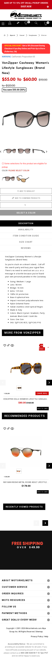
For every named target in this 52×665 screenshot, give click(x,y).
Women (44, 35)
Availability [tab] (25, 229)
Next (45, 151)
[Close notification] (48, 7)
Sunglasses (33, 35)
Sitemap (39, 631)
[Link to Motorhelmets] (26, 15)
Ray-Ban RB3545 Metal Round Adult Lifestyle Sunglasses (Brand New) (26, 482)
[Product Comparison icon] (18, 23)
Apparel (12, 35)
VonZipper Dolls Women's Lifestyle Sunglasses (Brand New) (26, 399)
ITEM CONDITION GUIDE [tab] (26, 236)
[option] (26, 377)
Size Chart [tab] (26, 242)
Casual (22, 35)
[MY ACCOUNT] (9, 23)
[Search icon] (34, 23)
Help (46, 636)
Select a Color (26, 213)
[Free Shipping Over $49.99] (26, 545)
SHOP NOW (26, 6)
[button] (45, 24)
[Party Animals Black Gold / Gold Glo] (22, 178)
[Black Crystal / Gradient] (8, 178)
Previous (12, 387)
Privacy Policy (37, 636)
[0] (25, 23)
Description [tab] (25, 223)
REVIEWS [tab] (26, 248)
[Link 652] (4, 35)
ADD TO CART (42, 408)
